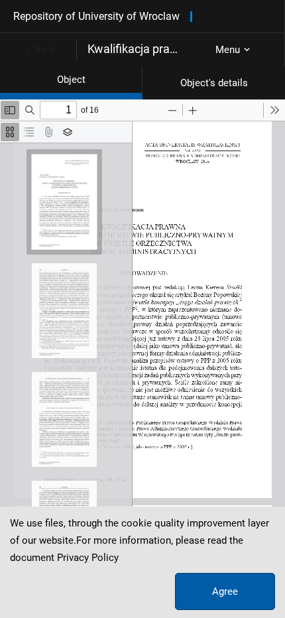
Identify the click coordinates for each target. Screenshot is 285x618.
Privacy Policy (88, 558)
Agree (225, 591)
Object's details (214, 83)
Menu (227, 50)
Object (71, 80)
